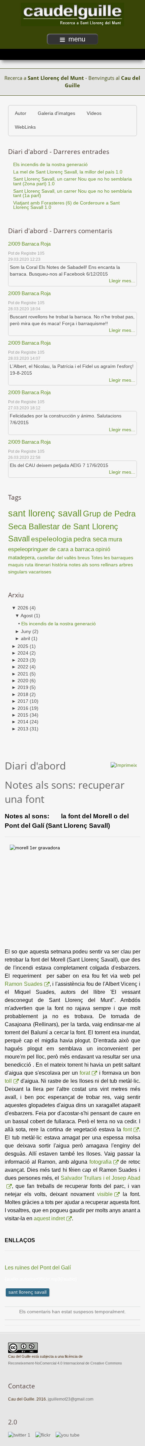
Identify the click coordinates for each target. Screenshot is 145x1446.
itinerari (43, 564)
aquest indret (49, 1218)
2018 (19, 694)
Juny (23, 631)
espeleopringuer (28, 549)
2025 (19, 646)
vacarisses (40, 571)
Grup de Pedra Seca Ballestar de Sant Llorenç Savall (72, 526)
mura (115, 539)
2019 (19, 687)
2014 (19, 721)
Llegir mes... (122, 280)
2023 (19, 660)
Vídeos (94, 113)
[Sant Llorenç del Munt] (72, 14)
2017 (19, 701)
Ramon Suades (23, 984)
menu (76, 39)
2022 (19, 666)
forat (85, 1073)
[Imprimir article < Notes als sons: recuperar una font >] (124, 765)
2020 (19, 680)
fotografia (100, 1162)
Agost (24, 615)
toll (8, 1081)
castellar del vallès (56, 557)
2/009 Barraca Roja (29, 244)
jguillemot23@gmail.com (70, 1399)
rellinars (109, 564)
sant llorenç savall (45, 513)
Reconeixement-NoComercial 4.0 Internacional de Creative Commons (65, 1363)
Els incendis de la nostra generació (58, 623)
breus (84, 557)
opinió (102, 549)
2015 (19, 715)
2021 (19, 674)
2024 (19, 653)
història (59, 564)
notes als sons (84, 564)
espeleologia (51, 539)
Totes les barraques (112, 557)
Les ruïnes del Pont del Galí (38, 1267)
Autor (20, 113)
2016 (19, 708)
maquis (16, 564)
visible (105, 1194)
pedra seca (90, 539)
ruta (29, 564)
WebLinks (25, 127)
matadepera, (22, 557)
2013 (19, 728)
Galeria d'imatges (56, 113)
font (127, 1129)
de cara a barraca (72, 549)
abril (22, 638)
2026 (19, 607)
